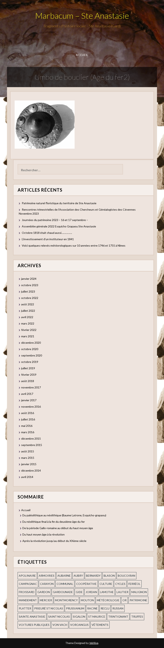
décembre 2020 (31, 342)
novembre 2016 (31, 406)
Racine (92, 608)
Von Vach (59, 624)
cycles (120, 583)
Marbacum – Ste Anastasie (82, 16)
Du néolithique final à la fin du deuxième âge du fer (53, 521)
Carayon (47, 583)
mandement (28, 600)
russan (117, 608)
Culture (106, 583)
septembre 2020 (31, 355)
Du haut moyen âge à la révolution (43, 534)
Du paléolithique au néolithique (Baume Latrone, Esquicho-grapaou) (64, 515)
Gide (79, 592)
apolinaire (27, 575)
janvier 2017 (28, 400)
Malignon (139, 592)
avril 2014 (27, 477)
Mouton (87, 600)
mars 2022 (27, 323)
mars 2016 (27, 432)
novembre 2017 (31, 387)
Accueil (82, 55)
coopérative (86, 583)
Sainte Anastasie (32, 616)
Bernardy (93, 575)
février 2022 (28, 329)
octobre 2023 (29, 285)
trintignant (118, 616)
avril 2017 (27, 393)
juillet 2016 (28, 419)
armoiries (46, 575)
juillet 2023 (28, 291)
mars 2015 (27, 457)
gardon (43, 592)
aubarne (64, 575)
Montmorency (66, 600)
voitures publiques (34, 624)
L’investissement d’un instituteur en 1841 (48, 239)
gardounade (63, 592)
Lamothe (107, 592)
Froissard (26, 592)
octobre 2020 (29, 349)
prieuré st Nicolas (48, 608)
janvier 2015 (28, 464)
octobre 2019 (29, 361)
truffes (137, 616)
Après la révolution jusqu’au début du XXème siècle (54, 540)
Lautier (122, 592)
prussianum (75, 608)
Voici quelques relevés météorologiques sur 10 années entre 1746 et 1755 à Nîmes (73, 245)
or (124, 600)
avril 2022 (27, 317)
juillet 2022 (28, 310)
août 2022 (27, 304)
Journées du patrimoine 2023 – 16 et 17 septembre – (55, 220)
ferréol (134, 583)
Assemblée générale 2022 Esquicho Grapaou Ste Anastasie (59, 226)
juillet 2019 (28, 368)
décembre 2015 (31, 438)
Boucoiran (126, 575)
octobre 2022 (29, 298)
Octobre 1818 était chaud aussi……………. (47, 232)
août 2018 (27, 381)
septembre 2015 (31, 445)
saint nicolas (59, 616)
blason (109, 575)
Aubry (78, 575)
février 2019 (28, 374)
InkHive (93, 643)
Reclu (105, 608)
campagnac (28, 583)
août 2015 (27, 451)
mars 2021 (27, 336)
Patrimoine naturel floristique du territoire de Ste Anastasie (59, 203)
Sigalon (79, 616)
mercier (46, 600)
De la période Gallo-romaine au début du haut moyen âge (57, 528)
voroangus (79, 624)
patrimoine (138, 600)
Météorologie (108, 600)
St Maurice (96, 616)
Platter (25, 608)
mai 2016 (26, 425)
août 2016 (27, 413)
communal (65, 583)
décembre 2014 (31, 470)
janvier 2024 (28, 278)
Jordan (91, 592)
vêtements (100, 624)
